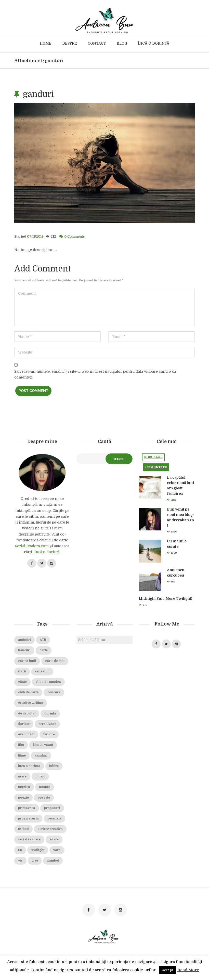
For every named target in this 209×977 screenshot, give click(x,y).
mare (22, 776)
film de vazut (43, 745)
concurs (53, 692)
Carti (22, 671)
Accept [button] (167, 970)
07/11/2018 (35, 236)
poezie (23, 797)
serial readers (29, 839)
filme (22, 755)
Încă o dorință (47, 552)
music (40, 776)
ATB (43, 640)
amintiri (24, 640)
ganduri (41, 755)
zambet (53, 860)
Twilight (37, 850)
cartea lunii (27, 661)
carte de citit (54, 661)
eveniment (26, 734)
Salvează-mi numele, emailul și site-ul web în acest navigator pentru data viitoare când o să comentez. (95, 374)
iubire (54, 766)
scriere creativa (50, 829)
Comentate (156, 467)
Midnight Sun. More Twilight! (165, 598)
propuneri (52, 808)
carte (44, 650)
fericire (49, 734)
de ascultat (26, 713)
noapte (44, 787)
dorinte (24, 724)
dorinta (50, 713)
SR (20, 850)
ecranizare (47, 724)
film (21, 745)
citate (22, 682)
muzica (24, 787)
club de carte (28, 692)
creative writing (30, 703)
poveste (44, 797)
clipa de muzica (48, 682)
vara (57, 850)
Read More (188, 970)
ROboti (23, 829)
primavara (26, 808)
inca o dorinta (29, 766)
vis (20, 860)
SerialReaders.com (32, 546)
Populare (153, 457)
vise (35, 860)
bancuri (24, 650)
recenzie (54, 818)
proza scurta (28, 818)
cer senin (42, 671)
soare (54, 839)
